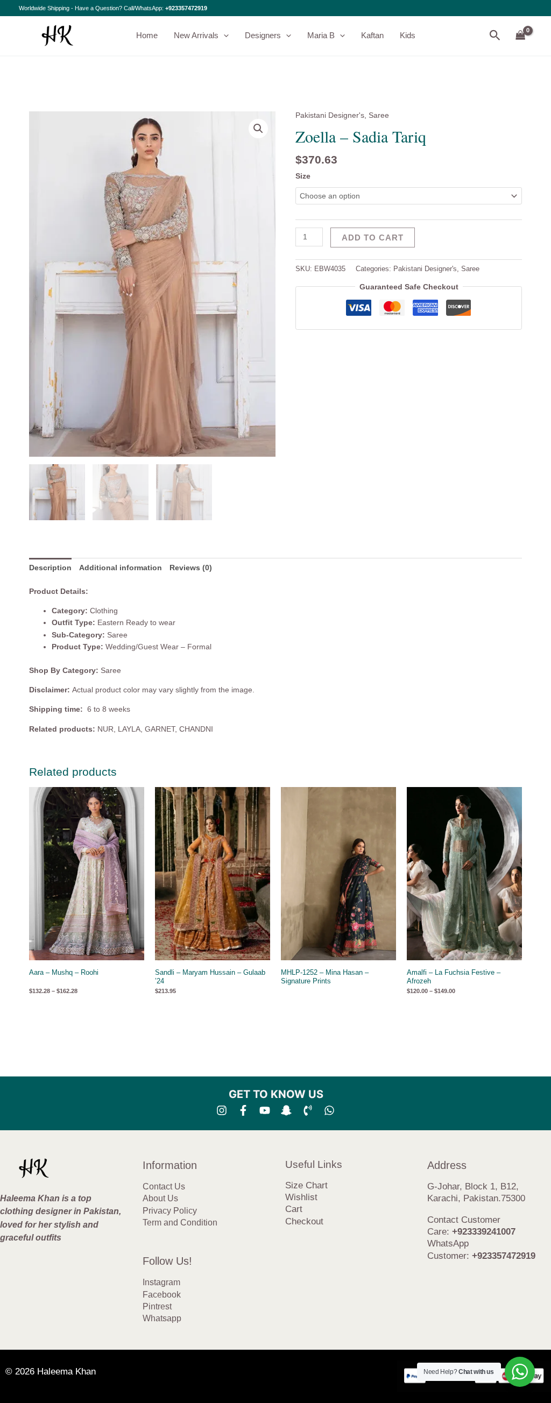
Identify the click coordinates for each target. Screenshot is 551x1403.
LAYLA (129, 729)
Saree (379, 115)
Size (302, 176)
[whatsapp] (329, 1110)
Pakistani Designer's (329, 115)
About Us (160, 1198)
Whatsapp (162, 1318)
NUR (105, 729)
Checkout (304, 1221)
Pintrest (157, 1306)
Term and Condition (180, 1222)
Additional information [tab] (120, 567)
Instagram (161, 1282)
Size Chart (306, 1185)
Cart (293, 1209)
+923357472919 (186, 8)
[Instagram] (221, 1110)
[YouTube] (264, 1110)
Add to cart (373, 237)
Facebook (162, 1294)
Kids (407, 35)
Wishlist (301, 1197)
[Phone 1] (307, 1110)
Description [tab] (50, 567)
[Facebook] (243, 1110)
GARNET (160, 729)
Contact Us (164, 1186)
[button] (223, 35)
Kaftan (372, 35)
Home (147, 35)
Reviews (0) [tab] (190, 567)
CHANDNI (196, 729)
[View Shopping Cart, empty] (520, 36)
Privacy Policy (170, 1210)
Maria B (321, 35)
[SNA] (286, 1110)
